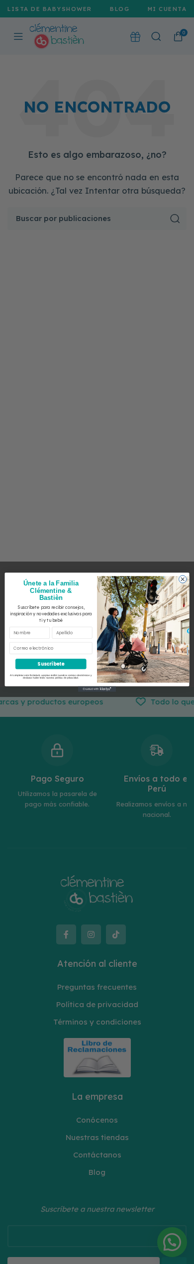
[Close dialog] (183, 578)
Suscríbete (50, 664)
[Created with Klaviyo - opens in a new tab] (97, 688)
